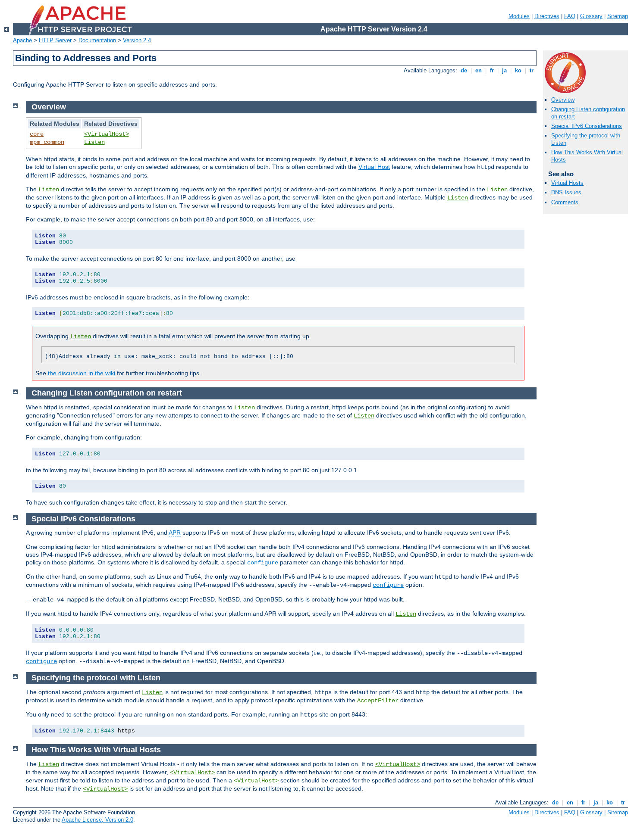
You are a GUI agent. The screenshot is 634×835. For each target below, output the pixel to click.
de (464, 70)
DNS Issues (566, 192)
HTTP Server (55, 40)
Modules (519, 16)
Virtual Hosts (567, 183)
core (37, 134)
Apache (22, 40)
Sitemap (617, 16)
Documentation (97, 40)
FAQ (569, 16)
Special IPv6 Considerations (586, 126)
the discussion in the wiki (81, 373)
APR (175, 532)
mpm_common (47, 142)
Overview (562, 100)
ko (518, 70)
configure (262, 562)
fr (492, 70)
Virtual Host (374, 166)
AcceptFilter (378, 700)
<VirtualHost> (106, 134)
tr (531, 70)
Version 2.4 (137, 40)
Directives (546, 16)
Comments (564, 202)
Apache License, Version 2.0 (97, 819)
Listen (94, 142)
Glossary (591, 16)
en (478, 70)
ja (504, 70)
